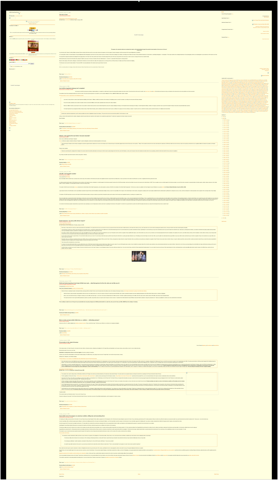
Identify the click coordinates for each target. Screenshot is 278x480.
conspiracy (265, 87)
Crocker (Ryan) (69, 128)
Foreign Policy (254, 92)
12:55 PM (69, 211)
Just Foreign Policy (12, 115)
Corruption (64, 128)
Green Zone (84, 128)
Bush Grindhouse (260, 85)
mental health (247, 101)
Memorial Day (237, 101)
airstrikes (263, 81)
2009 (223, 116)
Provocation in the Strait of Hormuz (68, 342)
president (233, 105)
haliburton (250, 93)
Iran (228, 95)
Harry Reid (260, 93)
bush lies (226, 86)
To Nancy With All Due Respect (65, 223)
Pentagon (232, 104)
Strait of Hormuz (78, 406)
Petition (246, 104)
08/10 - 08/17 (226, 157)
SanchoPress (216, 345)
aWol (253, 83)
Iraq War (69, 164)
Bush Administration (66, 213)
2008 (223, 118)
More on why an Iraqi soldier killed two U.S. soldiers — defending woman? (79, 320)
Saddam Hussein (254, 106)
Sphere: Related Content (65, 80)
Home (139, 474)
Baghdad (256, 83)
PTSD (249, 105)
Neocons (256, 102)
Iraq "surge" (235, 95)
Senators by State (266, 31)
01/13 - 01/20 (226, 213)
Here (60, 140)
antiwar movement (238, 83)
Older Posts (216, 474)
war (227, 111)
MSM (243, 102)
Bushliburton (78, 213)
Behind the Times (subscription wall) (15, 111)
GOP (241, 93)
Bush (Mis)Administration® (237, 85)
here (146, 91)
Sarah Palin (260, 106)
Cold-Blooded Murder (243, 87)
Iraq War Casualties (104, 213)
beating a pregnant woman (80, 323)
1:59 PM (68, 162)
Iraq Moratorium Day (243, 96)
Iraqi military (64, 332)
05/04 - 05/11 (226, 183)
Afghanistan (259, 81)
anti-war (233, 83)
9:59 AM (70, 404)
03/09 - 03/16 (226, 198)
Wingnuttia (238, 112)
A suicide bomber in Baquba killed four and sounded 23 (164, 450)
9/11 (231, 81)
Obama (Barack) (231, 103)
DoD (248, 91)
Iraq (230, 95)
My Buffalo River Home (69, 286)
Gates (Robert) (261, 92)
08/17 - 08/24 (226, 155)
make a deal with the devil (194, 455)
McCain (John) (228, 101)
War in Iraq (248, 111)
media (74, 78)
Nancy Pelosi (85, 273)
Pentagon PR (238, 104)
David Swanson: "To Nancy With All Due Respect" (72, 220)
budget (257, 84)
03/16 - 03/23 (226, 196)
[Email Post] (75, 126)
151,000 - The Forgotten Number (67, 173)
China (257, 86)
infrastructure (236, 94)
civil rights (227, 87)
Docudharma (209, 345)
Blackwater (242, 84)
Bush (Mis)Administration (227, 85)
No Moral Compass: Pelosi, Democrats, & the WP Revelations (264, 65)
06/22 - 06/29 (226, 170)
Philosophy (261, 104)
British (246, 84)
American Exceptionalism (255, 82)
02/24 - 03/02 (226, 202)
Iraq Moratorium (12, 114)
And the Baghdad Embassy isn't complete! (72, 88)
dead (90, 213)
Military (257, 101)
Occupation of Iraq (244, 103)
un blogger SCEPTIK (12, 125)
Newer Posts (61, 474)
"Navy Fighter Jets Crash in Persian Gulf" (123, 375)
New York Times (262, 102)
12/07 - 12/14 (226, 125)
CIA (265, 86)
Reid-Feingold (258, 105)
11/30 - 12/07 (226, 127)
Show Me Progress (12, 121)
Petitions (250, 104)
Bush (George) (265, 84)
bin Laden (231, 84)
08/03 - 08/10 (226, 159)
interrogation (224, 95)
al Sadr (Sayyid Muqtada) (236, 82)
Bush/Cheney (240, 86)
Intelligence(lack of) (253, 94)
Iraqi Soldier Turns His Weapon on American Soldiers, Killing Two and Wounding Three (82, 416)
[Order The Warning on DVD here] (26, 21)
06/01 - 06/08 (226, 176)
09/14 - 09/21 (226, 148)
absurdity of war (237, 81)
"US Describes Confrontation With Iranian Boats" (85, 375)
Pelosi (229, 104)
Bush (261, 84)
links (13, 66)
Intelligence (247, 94)
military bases (262, 101)
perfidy (242, 104)
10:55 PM (73, 126)
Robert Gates (232, 106)
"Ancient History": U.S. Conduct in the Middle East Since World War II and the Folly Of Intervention (78, 358)
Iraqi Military (158, 455)
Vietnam (224, 111)
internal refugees (261, 94)
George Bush (230, 93)
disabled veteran (237, 91)
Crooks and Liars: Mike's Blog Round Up (16, 112)
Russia (244, 106)
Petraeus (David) (94, 128)
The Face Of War (63, 14)
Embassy (74, 128)
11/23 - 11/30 (226, 129)
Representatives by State (265, 33)
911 (233, 81)
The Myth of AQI (12, 103)
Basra (266, 83)
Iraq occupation (70, 78)
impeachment (225, 94)
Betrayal (63, 273)
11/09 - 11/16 (226, 133)
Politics (228, 105)
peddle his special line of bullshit (112, 457)
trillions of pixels (136, 455)
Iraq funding (265, 95)
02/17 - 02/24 (226, 204)
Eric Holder (234, 92)
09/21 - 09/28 (226, 146)
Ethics (238, 92)
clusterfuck (236, 87)
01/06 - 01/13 (226, 215)
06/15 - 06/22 (226, 172)
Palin (255, 103)
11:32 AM (70, 271)
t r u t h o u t (67, 19)
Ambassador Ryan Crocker (245, 82)
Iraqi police (165, 455)
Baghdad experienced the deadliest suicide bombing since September (72, 453)
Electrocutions (256, 91)
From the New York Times (64, 432)
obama (227, 103)
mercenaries (253, 101)
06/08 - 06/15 (226, 174)
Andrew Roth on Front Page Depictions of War (68, 18)
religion (263, 105)
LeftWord (10, 116)
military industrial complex (229, 102)
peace (259, 103)
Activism (254, 81)
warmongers (227, 112)
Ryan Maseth (248, 106)
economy (251, 91)
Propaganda (245, 105)
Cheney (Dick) (252, 86)
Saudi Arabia (265, 106)
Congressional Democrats (257, 87)
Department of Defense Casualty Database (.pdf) (261, 27)
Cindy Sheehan (68, 273)
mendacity (242, 101)
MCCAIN (223, 101)
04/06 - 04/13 (226, 191)
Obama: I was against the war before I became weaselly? (74, 135)
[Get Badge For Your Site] (33, 52)
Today (10, 124)
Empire (261, 91)
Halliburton (255, 93)
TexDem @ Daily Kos (12, 122)
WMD (253, 112)
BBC (222, 84)
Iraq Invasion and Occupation (226, 96)
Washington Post (233, 112)
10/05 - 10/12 (226, 142)
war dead (236, 111)
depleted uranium (224, 91)
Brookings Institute (252, 84)
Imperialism (64, 406)
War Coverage (78, 78)
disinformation (243, 91)
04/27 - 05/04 (226, 185)
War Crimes (231, 111)
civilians (83, 213)
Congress (87, 213)
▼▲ (20, 12)
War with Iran (83, 406)
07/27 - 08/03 (226, 161)
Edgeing (204, 345)
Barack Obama (65, 164)
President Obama (238, 105)
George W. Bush (236, 93)
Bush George (73, 213)
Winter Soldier (244, 112)
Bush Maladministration (233, 86)
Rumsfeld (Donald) (238, 106)
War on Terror (254, 111)
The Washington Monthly (13, 123)
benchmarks (226, 84)
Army (250, 83)
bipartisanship (236, 84)
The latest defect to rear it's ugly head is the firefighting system (71, 95)
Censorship (64, 78)
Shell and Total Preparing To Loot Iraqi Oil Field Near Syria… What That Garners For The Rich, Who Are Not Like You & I (89, 283)
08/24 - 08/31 (226, 153)
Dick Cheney (74, 273)
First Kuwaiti (79, 128)
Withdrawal (249, 112)
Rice (227, 106)
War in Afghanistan (242, 111)
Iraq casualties (97, 213)
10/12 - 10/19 (226, 140)
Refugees (253, 105)
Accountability (249, 81)
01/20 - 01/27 (226, 211)
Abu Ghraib (243, 81)
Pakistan (252, 103)
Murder (246, 102)
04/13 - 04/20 (226, 189)
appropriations (245, 83)
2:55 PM (76, 312)
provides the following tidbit (77, 288)
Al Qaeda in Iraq (227, 82)
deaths (92, 213)
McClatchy (89, 128)
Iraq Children (247, 95)
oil (73, 406)
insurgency (241, 94)
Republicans (224, 106)
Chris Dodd (261, 86)
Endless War (228, 92)
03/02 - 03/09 (226, 200)
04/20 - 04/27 (226, 187)
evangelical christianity (244, 92)
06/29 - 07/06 (226, 168)
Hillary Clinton (266, 93)
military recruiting (238, 102)
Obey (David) (238, 103)
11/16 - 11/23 (226, 131)
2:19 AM (73, 465)
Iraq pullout (256, 96)
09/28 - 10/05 (226, 144)
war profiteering (260, 111)
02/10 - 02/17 (226, 206)
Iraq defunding (259, 95)
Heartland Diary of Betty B (13, 113)
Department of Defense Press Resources (262, 26)
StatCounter (224, 221)
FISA (250, 92)
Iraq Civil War (253, 95)
